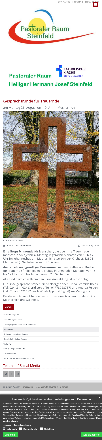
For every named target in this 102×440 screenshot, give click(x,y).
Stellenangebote (9, 353)
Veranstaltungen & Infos (12, 319)
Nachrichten (8, 329)
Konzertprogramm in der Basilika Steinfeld (19, 324)
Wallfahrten (7, 344)
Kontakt (54, 386)
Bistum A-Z (78, 2)
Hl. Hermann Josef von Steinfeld (15, 334)
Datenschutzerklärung (22, 425)
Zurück (8, 306)
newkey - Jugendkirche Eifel (14, 348)
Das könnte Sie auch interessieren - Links (19, 358)
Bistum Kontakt (92, 2)
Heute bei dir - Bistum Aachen (15, 339)
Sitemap (64, 386)
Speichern (10, 434)
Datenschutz (42, 386)
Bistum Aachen (64, 2)
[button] (5, 374)
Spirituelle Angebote (11, 314)
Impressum (28, 386)
